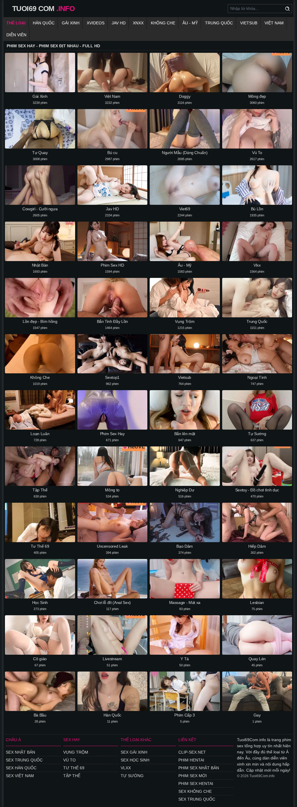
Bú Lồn (257, 209)
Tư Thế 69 (40, 546)
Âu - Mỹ (190, 23)
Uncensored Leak (112, 546)
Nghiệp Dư (184, 490)
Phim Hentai (191, 760)
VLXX (126, 768)
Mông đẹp (257, 96)
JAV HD (119, 23)
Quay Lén (257, 658)
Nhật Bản (40, 265)
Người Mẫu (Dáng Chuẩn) (184, 152)
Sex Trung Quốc (24, 760)
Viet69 (184, 209)
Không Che (163, 23)
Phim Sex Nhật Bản (198, 768)
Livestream (112, 658)
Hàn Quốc (44, 23)
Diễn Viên (16, 34)
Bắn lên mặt (184, 433)
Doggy (184, 96)
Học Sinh (40, 602)
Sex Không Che (195, 791)
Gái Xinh (70, 23)
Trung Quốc (219, 23)
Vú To (257, 152)
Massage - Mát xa (184, 602)
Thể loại (16, 23)
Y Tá (184, 658)
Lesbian (257, 602)
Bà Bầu (40, 715)
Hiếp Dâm (257, 546)
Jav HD (112, 209)
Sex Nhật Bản (20, 752)
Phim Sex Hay (112, 433)
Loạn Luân (39, 433)
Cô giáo (40, 658)
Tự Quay (40, 152)
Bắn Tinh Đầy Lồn (112, 321)
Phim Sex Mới (192, 775)
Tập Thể (40, 490)
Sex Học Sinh (135, 760)
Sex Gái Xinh (134, 752)
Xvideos (95, 23)
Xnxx (138, 23)
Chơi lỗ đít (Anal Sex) (112, 602)
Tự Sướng (257, 433)
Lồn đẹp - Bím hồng (40, 321)
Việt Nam (274, 23)
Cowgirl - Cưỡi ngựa (39, 209)
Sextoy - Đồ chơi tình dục (257, 490)
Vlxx (257, 265)
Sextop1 (112, 377)
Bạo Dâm (184, 546)
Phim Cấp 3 (184, 715)
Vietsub (248, 23)
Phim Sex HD (112, 265)
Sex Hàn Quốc (21, 768)
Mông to (112, 490)
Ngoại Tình (257, 377)
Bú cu (112, 152)
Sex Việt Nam (20, 775)
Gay (257, 715)
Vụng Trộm (184, 321)
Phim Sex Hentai (195, 783)
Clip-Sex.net (192, 752)
